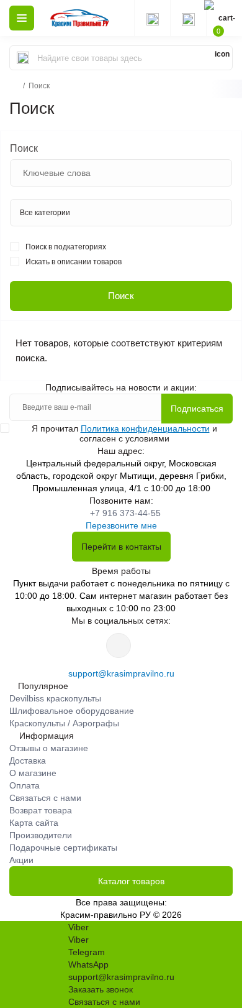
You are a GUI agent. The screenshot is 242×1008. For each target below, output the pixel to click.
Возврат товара (40, 810)
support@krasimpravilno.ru (121, 673)
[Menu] (21, 18)
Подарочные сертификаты (63, 848)
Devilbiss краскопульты (55, 698)
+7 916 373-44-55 (125, 513)
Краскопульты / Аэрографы (64, 723)
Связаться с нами (45, 798)
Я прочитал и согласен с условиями (124, 433)
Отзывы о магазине (48, 748)
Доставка (27, 760)
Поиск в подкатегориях (65, 247)
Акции (21, 860)
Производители (40, 835)
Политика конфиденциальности (145, 428)
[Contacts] (188, 18)
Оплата (24, 785)
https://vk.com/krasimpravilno (118, 645)
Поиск (24, 148)
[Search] (23, 57)
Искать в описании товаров (73, 261)
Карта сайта (33, 823)
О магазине (32, 773)
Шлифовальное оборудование (71, 711)
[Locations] (152, 18)
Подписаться (197, 409)
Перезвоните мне (121, 525)
